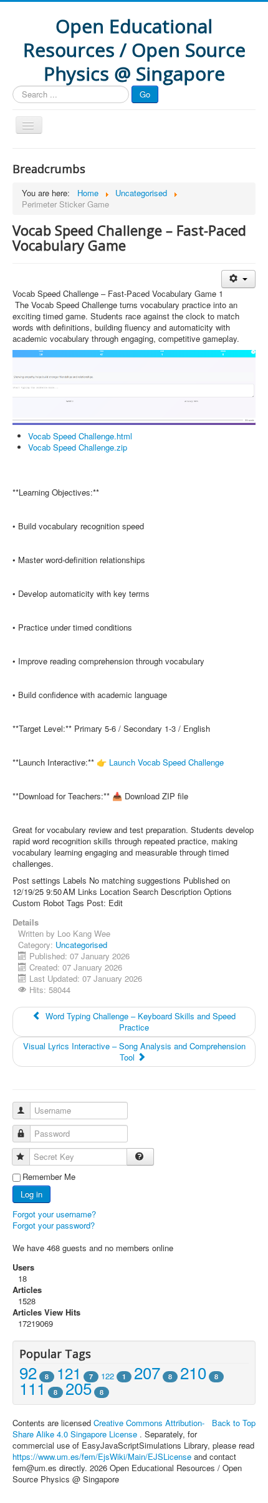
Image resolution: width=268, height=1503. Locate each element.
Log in (31, 1194)
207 (147, 1372)
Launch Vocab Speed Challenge (166, 762)
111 (32, 1387)
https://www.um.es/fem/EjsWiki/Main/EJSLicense (101, 1456)
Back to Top (234, 1423)
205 (78, 1387)
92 (28, 1372)
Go (145, 94)
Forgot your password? (53, 1225)
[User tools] (238, 279)
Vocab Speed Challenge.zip (77, 447)
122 (107, 1376)
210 (193, 1372)
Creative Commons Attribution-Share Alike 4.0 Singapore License (108, 1428)
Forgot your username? (54, 1214)
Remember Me (48, 1176)
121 (69, 1373)
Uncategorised (81, 945)
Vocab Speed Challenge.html (80, 436)
